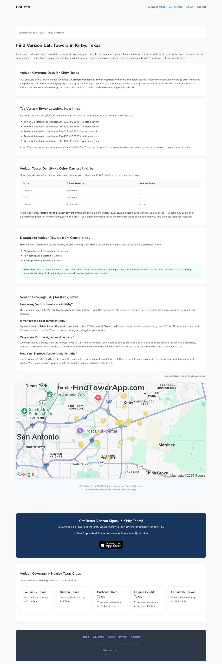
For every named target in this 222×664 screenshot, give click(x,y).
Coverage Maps (156, 6)
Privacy (123, 637)
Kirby (50, 32)
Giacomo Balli (111, 650)
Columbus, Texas (34, 592)
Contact (201, 6)
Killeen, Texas (69, 592)
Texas (41, 32)
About (189, 6)
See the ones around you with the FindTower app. (111, 489)
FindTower (23, 7)
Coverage (98, 637)
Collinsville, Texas (183, 592)
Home (85, 637)
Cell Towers (175, 6)
